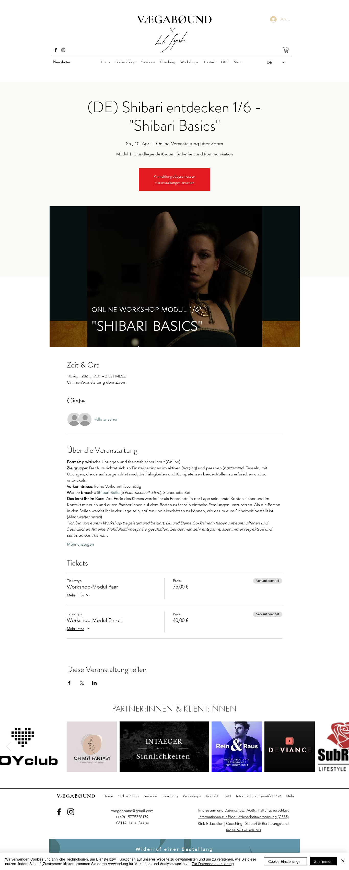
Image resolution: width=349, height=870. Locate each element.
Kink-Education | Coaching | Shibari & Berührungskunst (243, 823)
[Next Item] (340, 747)
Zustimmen (323, 861)
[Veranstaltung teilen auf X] (81, 683)
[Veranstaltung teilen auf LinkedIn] (94, 683)
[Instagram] (63, 50)
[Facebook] (55, 50)
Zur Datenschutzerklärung (213, 863)
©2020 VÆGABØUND (243, 830)
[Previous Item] (9, 747)
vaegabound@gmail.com (132, 810)
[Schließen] (343, 861)
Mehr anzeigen (80, 544)
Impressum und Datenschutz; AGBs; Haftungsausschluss (243, 810)
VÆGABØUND (174, 19)
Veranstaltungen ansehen (174, 182)
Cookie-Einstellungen (285, 861)
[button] (286, 50)
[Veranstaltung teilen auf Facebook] (69, 683)
